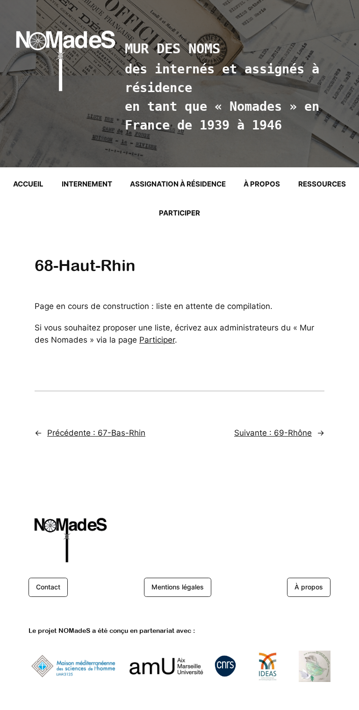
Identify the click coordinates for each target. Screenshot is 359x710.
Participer (157, 339)
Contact (48, 587)
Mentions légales (177, 587)
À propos (308, 587)
